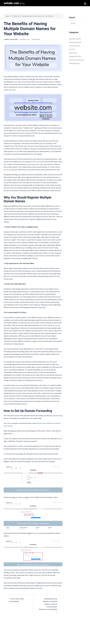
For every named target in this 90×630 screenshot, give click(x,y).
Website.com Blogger (11, 39)
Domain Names (36, 39)
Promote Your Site (75, 60)
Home (7, 16)
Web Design (73, 63)
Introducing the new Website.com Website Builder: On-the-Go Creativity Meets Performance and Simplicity (48, 604)
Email (71, 49)
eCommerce (73, 46)
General (71, 53)
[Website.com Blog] (14, 3)
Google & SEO (73, 56)
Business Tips (73, 39)
